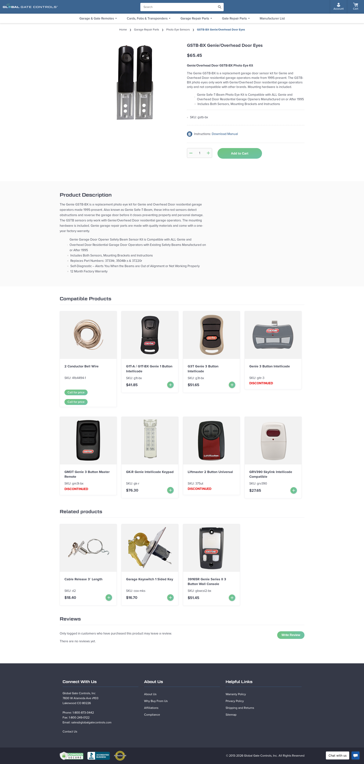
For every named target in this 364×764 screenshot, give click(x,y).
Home (123, 29)
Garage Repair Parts (194, 18)
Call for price (76, 392)
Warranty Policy (236, 694)
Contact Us (70, 731)
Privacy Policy (235, 701)
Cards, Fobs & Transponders (147, 18)
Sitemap (231, 715)
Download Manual (225, 134)
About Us (150, 694)
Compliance (152, 715)
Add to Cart (239, 153)
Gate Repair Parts (234, 18)
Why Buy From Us (156, 701)
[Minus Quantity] (191, 153)
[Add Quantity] (208, 153)
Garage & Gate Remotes (96, 18)
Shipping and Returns (240, 708)
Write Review (291, 635)
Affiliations (151, 708)
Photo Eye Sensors (178, 29)
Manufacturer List (272, 18)
